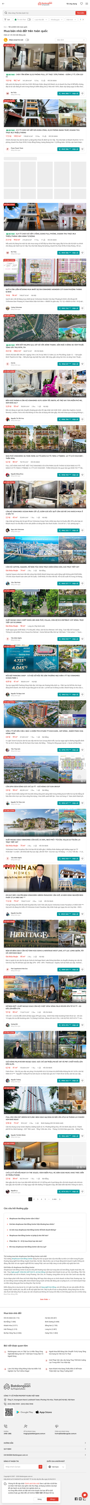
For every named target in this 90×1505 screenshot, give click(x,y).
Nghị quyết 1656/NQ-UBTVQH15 (23, 1272)
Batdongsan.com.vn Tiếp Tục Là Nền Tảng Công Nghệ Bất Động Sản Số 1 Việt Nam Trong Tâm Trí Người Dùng (25, 1353)
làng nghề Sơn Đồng (48, 1287)
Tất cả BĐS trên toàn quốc (17, 27)
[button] (83, 19)
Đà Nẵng (10, 1322)
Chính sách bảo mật (32, 1483)
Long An (51, 1329)
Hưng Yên (51, 1333)
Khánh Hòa (11, 1325)
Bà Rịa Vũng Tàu (13, 1333)
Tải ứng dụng (71, 4)
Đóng (39, 1499)
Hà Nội (51, 1318)
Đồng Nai (51, 1325)
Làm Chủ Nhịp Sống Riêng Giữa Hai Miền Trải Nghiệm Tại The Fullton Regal (24, 1369)
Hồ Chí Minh (11, 1318)
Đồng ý (52, 1499)
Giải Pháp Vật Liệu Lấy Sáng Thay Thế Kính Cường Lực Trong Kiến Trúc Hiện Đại (67, 1361)
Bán (5, 27)
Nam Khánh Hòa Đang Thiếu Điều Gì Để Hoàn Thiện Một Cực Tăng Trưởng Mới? (65, 1369)
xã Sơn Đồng (40, 1272)
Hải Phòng (10, 1329)
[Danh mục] (3, 4)
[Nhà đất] (45, 3)
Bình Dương (52, 1322)
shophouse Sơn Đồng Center (22, 1258)
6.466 (54, 1199)
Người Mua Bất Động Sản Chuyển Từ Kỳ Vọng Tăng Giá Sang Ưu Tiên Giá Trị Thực (67, 1352)
